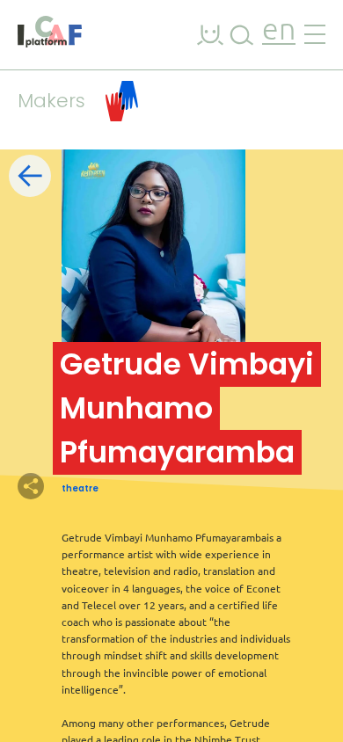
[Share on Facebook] (61, 486)
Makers (51, 100)
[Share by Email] (123, 486)
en (279, 31)
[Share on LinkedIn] (92, 486)
